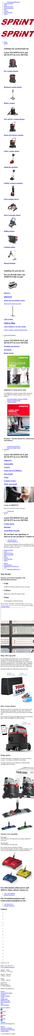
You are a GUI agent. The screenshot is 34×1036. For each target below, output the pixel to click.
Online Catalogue (11, 402)
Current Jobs (10, 511)
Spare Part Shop (8, 12)
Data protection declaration (8, 1029)
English (14, 2)
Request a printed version (13, 400)
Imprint (6, 563)
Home (5, 42)
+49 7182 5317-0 (11, 540)
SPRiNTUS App (8, 6)
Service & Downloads (10, 335)
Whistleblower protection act (11, 566)
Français (18, 2)
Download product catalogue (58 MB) (17, 399)
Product (6, 43)
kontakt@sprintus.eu (12, 541)
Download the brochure (13, 446)
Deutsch (9, 2)
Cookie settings (5, 1031)
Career (2, 997)
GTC (5, 568)
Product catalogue (8, 3)
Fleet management (8, 8)
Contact (6, 512)
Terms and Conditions (6, 1028)
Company (6, 449)
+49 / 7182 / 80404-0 (9, 893)
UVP (5, 5)
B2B (5, 9)
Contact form (4, 999)
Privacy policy (26, 605)
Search (6, 14)
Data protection (8, 565)
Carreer (6, 11)
